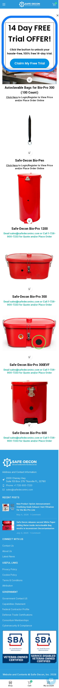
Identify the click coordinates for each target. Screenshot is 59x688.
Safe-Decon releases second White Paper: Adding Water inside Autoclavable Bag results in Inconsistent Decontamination (36, 525)
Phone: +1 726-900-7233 (19, 485)
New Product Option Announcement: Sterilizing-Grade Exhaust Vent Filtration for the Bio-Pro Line (35, 506)
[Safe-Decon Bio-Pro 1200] (29, 198)
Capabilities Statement (13, 604)
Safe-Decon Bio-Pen (29, 160)
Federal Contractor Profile (15, 609)
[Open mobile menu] (4, 4)
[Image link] (19, 462)
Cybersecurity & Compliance (17, 625)
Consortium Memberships (15, 620)
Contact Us (8, 545)
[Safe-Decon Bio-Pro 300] (29, 266)
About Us (7, 551)
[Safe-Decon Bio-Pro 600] (29, 402)
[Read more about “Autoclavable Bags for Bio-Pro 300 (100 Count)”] (29, 80)
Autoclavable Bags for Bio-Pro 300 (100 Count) (29, 90)
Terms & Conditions (12, 580)
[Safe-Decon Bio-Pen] (29, 130)
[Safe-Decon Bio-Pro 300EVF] (29, 334)
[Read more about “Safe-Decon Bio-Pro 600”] (29, 425)
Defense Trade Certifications (17, 614)
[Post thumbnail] (8, 509)
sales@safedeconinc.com (19, 489)
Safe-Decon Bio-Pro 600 (29, 433)
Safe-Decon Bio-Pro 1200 (29, 228)
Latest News (8, 556)
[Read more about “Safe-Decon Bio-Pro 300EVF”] (29, 357)
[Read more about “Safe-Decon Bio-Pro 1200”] (29, 221)
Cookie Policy (9, 574)
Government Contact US (14, 598)
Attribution (7, 585)
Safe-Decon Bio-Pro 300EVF (30, 365)
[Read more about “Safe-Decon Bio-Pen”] (29, 153)
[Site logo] (29, 4)
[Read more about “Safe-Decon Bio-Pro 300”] (29, 289)
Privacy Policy (9, 569)
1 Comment (35, 514)
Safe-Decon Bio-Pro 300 (29, 296)
